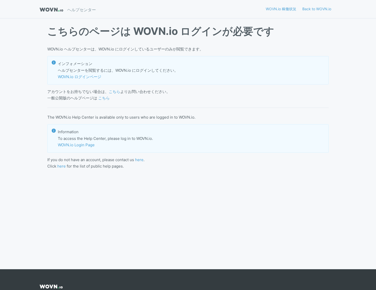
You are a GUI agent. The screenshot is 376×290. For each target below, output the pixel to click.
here (139, 159)
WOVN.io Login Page (76, 144)
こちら (114, 91)
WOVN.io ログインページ (79, 76)
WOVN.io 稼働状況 (281, 9)
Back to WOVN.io (316, 9)
